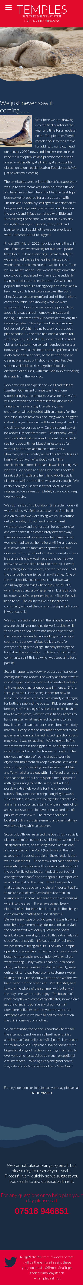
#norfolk (36, 1273)
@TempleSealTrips (58, 1267)
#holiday (48, 1273)
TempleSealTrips (49, 1278)
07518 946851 (41, 1093)
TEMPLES (42, 9)
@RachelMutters (37, 1257)
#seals (59, 1273)
